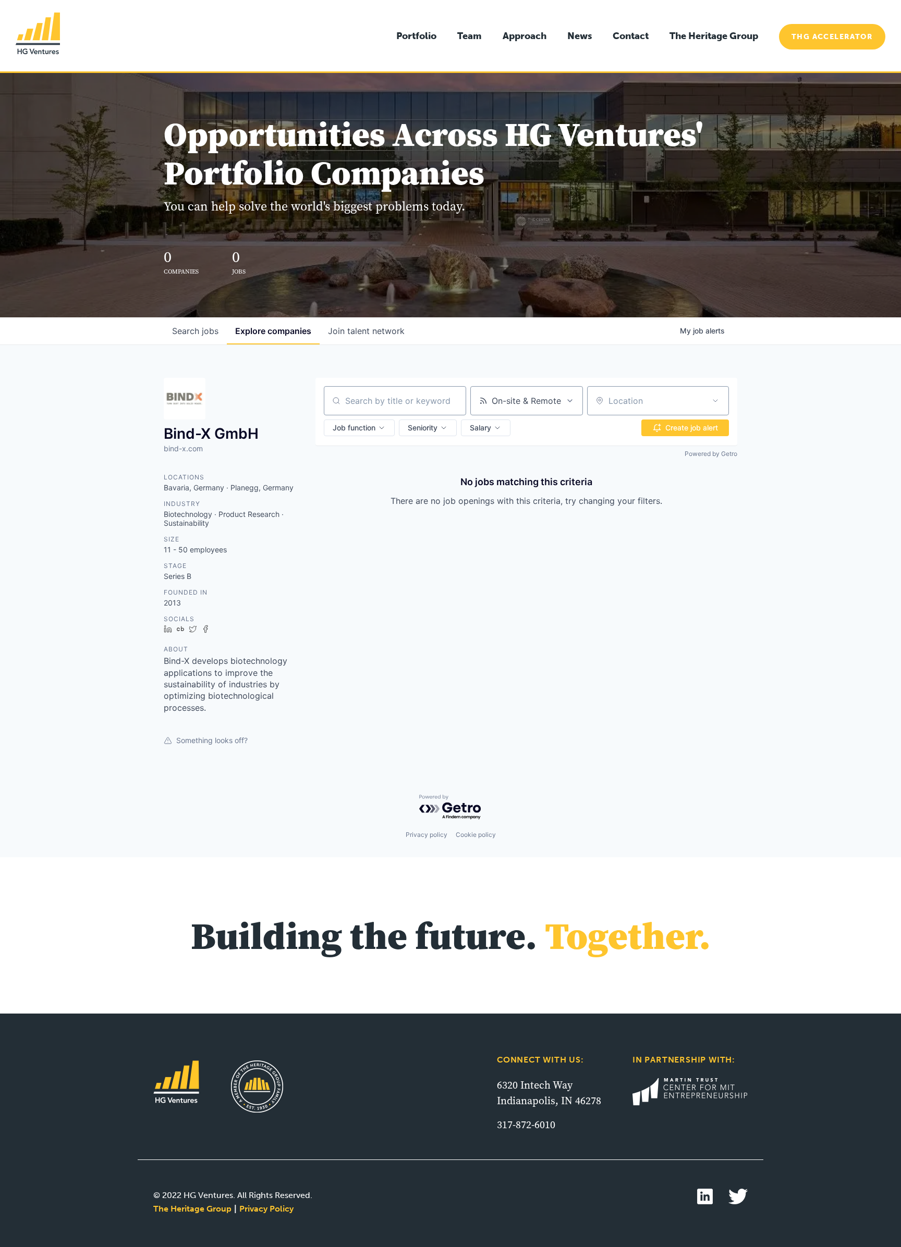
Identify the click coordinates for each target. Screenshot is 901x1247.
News (579, 36)
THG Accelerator (832, 36)
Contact (631, 36)
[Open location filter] (715, 400)
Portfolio (416, 36)
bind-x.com (183, 448)
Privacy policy (426, 834)
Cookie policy (476, 834)
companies (273, 331)
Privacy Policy (266, 1209)
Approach (524, 36)
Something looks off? (212, 740)
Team (469, 36)
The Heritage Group (713, 36)
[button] (359, 427)
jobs (195, 331)
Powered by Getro (711, 454)
